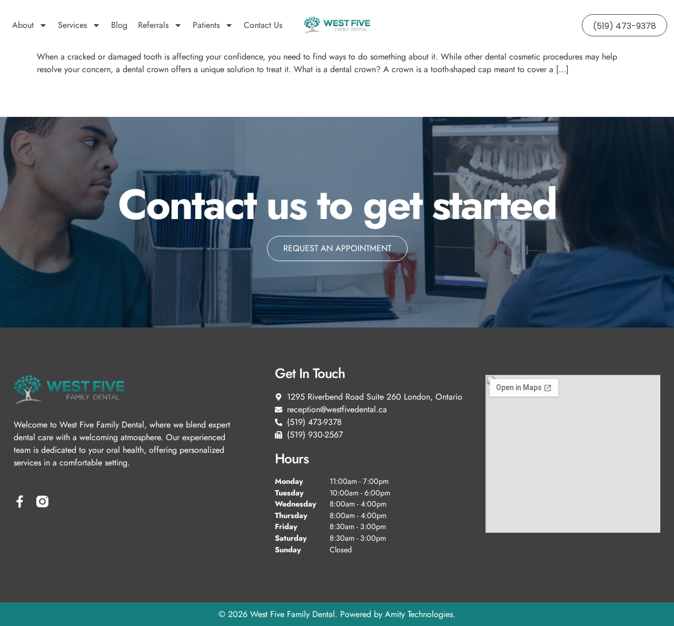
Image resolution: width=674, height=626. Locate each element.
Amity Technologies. (420, 614)
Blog (119, 25)
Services (72, 25)
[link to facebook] (20, 501)
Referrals (153, 25)
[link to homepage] (337, 25)
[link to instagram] (42, 501)
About (23, 25)
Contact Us (263, 25)
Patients (206, 25)
